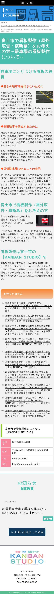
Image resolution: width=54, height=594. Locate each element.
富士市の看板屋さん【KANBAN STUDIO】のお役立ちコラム (25, 26)
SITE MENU (27, 3)
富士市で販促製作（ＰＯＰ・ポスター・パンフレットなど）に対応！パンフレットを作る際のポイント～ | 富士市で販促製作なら (27, 413)
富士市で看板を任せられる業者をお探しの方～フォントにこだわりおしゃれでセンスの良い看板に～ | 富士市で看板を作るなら (27, 318)
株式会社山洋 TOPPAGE (27, 557)
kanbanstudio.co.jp (19, 592)
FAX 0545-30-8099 (27, 582)
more (48, 518)
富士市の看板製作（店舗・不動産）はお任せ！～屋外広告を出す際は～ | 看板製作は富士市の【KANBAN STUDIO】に (27, 364)
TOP (3, 22)
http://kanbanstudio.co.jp (25, 464)
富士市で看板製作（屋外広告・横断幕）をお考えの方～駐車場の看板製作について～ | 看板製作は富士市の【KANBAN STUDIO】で (27, 354)
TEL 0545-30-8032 (27, 578)
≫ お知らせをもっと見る (27, 532)
